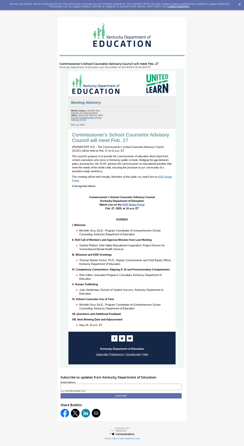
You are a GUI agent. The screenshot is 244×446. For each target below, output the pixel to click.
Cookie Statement (178, 6)
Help (145, 354)
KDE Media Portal (133, 204)
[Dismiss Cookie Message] (239, 3)
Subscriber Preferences (110, 354)
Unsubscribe (133, 354)
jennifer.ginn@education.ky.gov (86, 117)
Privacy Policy (111, 438)
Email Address (68, 382)
